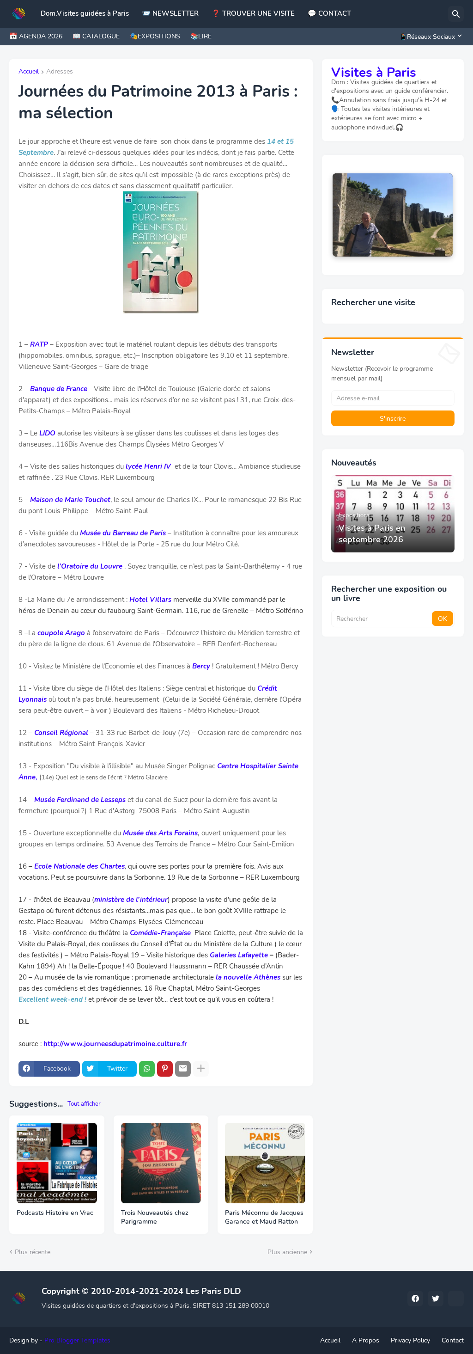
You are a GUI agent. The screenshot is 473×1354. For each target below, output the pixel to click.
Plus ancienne (287, 1252)
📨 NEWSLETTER (170, 13)
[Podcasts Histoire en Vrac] (57, 1163)
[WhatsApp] (147, 1069)
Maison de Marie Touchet (70, 499)
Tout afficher (84, 1104)
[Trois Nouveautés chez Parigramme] (161, 1163)
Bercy (201, 666)
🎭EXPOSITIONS (155, 36)
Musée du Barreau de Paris (123, 533)
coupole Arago (61, 632)
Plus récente (32, 1252)
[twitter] (435, 1298)
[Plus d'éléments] (201, 1069)
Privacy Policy (410, 1340)
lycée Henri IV (148, 466)
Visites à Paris (373, 72)
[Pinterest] (165, 1069)
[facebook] (415, 1298)
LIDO (47, 433)
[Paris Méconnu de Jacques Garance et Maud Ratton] (265, 1163)
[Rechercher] (456, 14)
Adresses (59, 72)
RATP (39, 344)
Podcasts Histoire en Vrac (55, 1213)
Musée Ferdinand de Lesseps (80, 799)
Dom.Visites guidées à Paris (85, 13)
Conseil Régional (61, 732)
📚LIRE (201, 36)
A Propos (365, 1340)
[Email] (183, 1069)
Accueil (28, 72)
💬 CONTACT (329, 13)
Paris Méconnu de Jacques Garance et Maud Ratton (264, 1217)
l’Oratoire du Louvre (89, 566)
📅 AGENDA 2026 (35, 36)
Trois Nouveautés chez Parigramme (154, 1217)
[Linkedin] (456, 1298)
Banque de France (58, 388)
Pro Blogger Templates (77, 1340)
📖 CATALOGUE (96, 36)
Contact (453, 1340)
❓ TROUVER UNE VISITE (253, 13)
